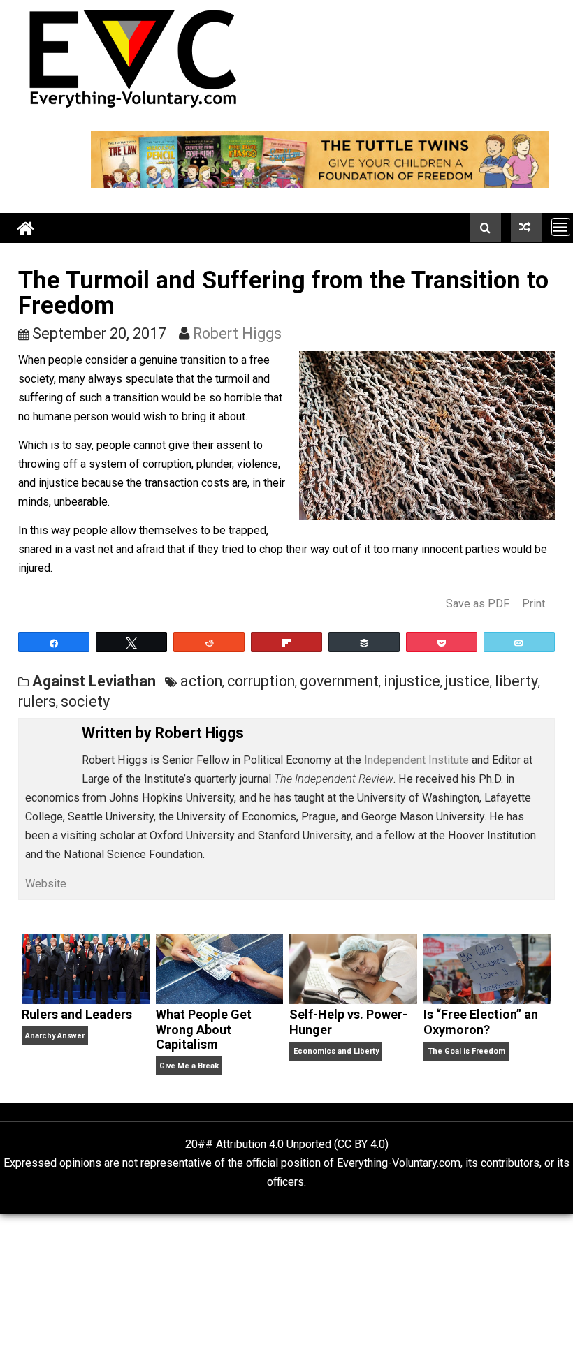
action (201, 681)
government (339, 681)
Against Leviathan (94, 681)
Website (45, 883)
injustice (412, 681)
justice (467, 681)
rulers (37, 701)
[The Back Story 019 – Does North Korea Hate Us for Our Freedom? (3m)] (526, 227)
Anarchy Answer (55, 1035)
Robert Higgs (237, 333)
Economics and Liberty (336, 1051)
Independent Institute (416, 760)
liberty (516, 681)
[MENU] (560, 226)
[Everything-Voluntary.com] (26, 228)
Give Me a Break (189, 1065)
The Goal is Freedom (466, 1051)
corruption (261, 681)
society (85, 701)
